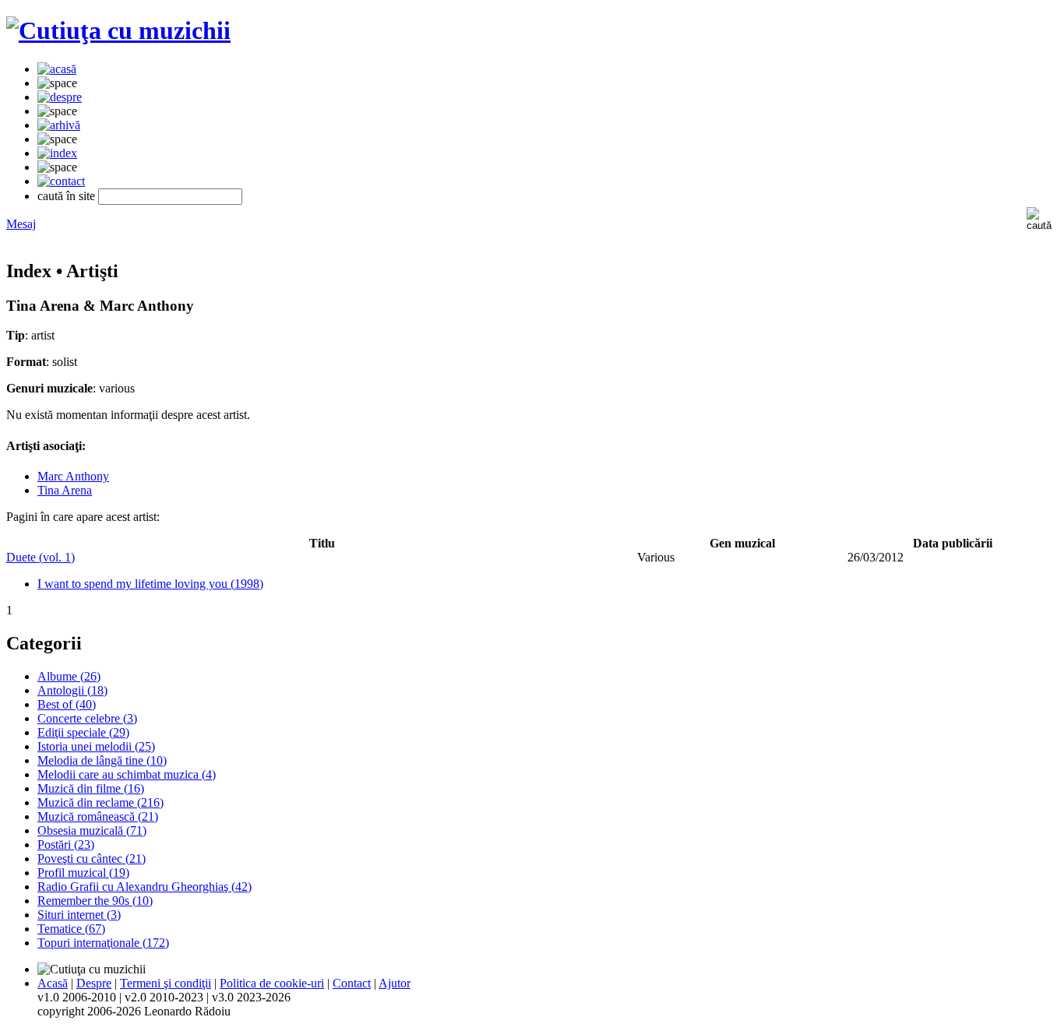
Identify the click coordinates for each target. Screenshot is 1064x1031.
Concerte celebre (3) (87, 718)
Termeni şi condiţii (165, 983)
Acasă (52, 983)
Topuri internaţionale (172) (103, 942)
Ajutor (394, 983)
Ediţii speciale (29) (83, 732)
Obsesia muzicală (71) (91, 830)
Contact (352, 983)
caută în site (66, 195)
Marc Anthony (73, 476)
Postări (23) (65, 844)
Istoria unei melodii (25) (96, 746)
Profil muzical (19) (83, 872)
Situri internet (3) (79, 914)
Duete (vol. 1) (40, 557)
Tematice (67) (71, 928)
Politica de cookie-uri (272, 983)
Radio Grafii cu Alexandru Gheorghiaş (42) (144, 886)
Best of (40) (66, 704)
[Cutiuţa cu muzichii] (118, 30)
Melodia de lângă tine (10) (102, 760)
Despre (93, 983)
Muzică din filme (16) (90, 788)
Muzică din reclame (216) (100, 802)
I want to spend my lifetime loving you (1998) (150, 583)
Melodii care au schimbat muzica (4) (126, 774)
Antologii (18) (72, 690)
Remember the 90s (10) (95, 900)
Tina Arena (64, 490)
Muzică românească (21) (97, 816)
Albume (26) (68, 676)
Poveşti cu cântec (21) (91, 858)
